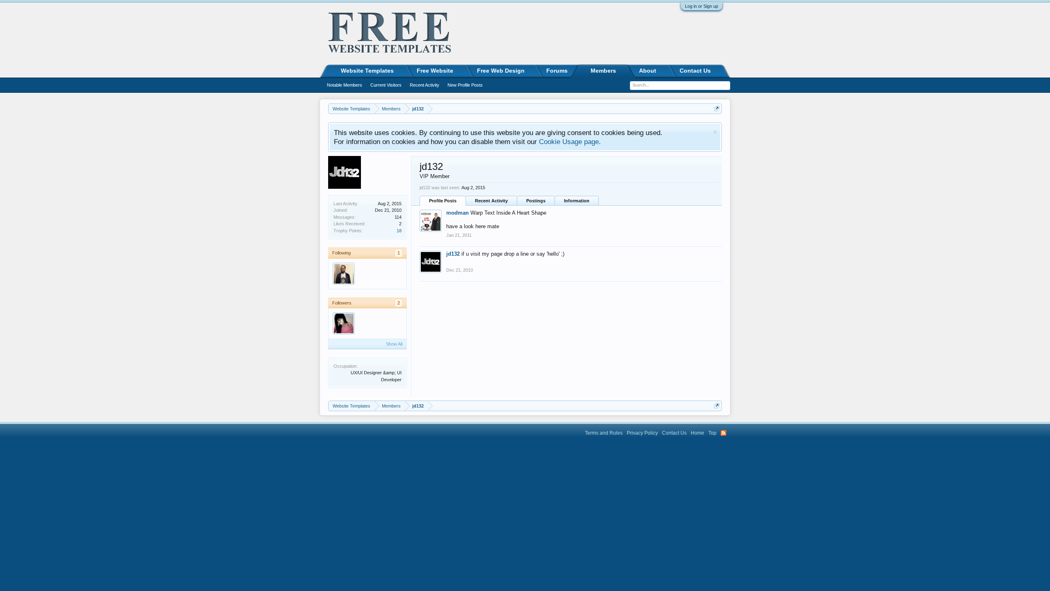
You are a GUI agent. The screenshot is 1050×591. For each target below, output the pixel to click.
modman (457, 213)
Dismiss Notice (715, 132)
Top (712, 433)
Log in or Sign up (701, 6)
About (647, 70)
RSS (723, 433)
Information (576, 200)
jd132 (453, 254)
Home (697, 433)
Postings (536, 200)
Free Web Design (501, 70)
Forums (557, 70)
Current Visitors (386, 84)
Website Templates (367, 70)
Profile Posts (443, 200)
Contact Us (695, 70)
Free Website (435, 70)
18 (399, 230)
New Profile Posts (465, 84)
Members (603, 70)
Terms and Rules (604, 433)
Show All (394, 343)
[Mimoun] (344, 274)
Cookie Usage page (569, 141)
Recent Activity (491, 200)
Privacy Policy (642, 433)
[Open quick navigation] (716, 108)
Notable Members (344, 84)
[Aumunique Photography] (344, 323)
